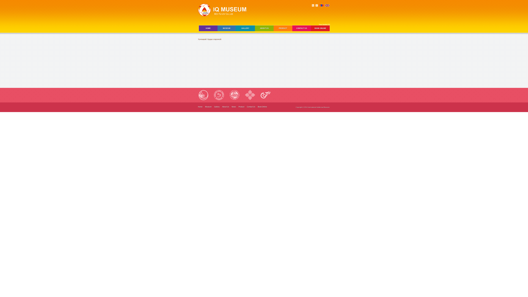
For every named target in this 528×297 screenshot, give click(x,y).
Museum (226, 28)
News (234, 107)
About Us (264, 28)
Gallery (245, 28)
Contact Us (301, 28)
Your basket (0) (324, 24)
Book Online (320, 28)
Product (283, 28)
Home (208, 28)
